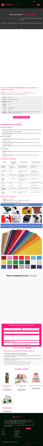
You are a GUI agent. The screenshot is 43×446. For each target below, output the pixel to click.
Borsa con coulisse (17, 18)
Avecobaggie (31, 92)
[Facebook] (26, 428)
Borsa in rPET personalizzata (14, 92)
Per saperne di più (7, 389)
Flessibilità (12, 196)
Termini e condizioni (38, 442)
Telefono (6, 331)
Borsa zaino (7, 92)
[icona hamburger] (38, 5)
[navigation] (35, 1)
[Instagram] (28, 428)
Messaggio (6, 334)
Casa (2, 18)
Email (23, 327)
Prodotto (5, 18)
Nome (5, 327)
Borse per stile (10, 18)
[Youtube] (30, 428)
